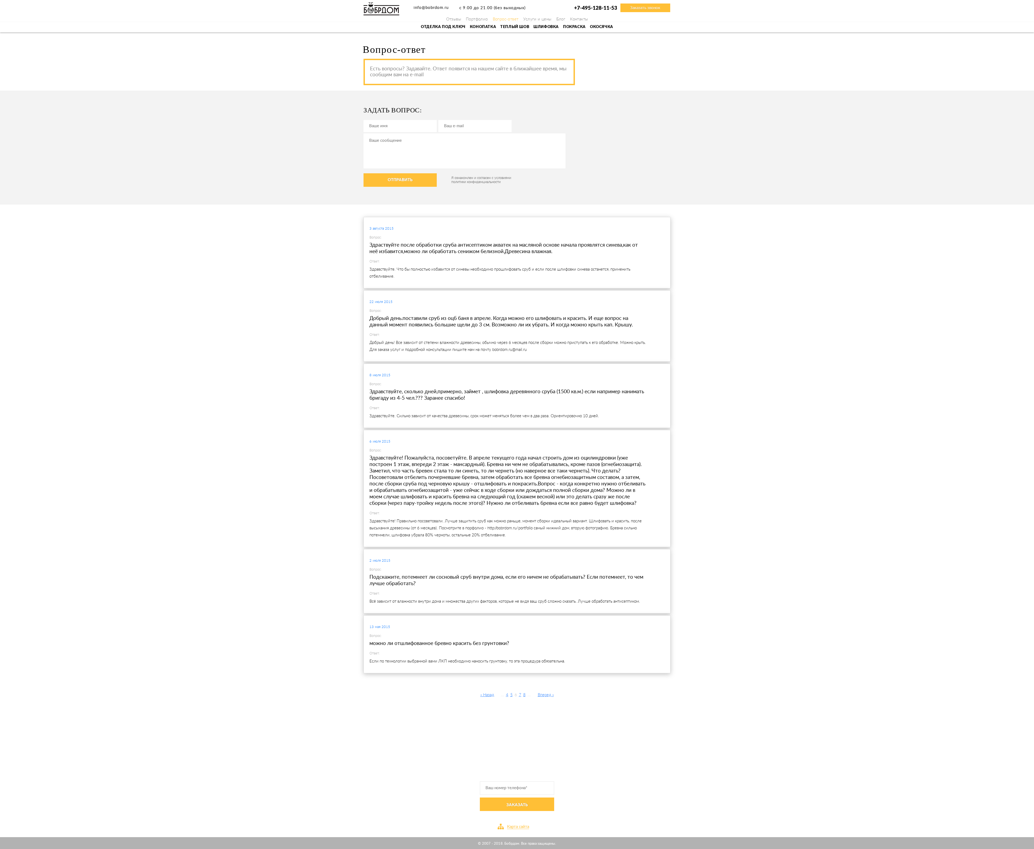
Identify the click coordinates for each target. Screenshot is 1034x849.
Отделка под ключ (443, 27)
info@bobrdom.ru (431, 8)
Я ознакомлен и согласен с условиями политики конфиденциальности (481, 180)
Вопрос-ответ (506, 19)
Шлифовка (546, 27)
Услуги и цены (537, 19)
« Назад (487, 695)
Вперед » (546, 695)
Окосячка (601, 27)
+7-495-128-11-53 (595, 8)
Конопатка (483, 27)
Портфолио (477, 19)
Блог (560, 19)
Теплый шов (514, 27)
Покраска (574, 27)
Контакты (579, 19)
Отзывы (453, 19)
